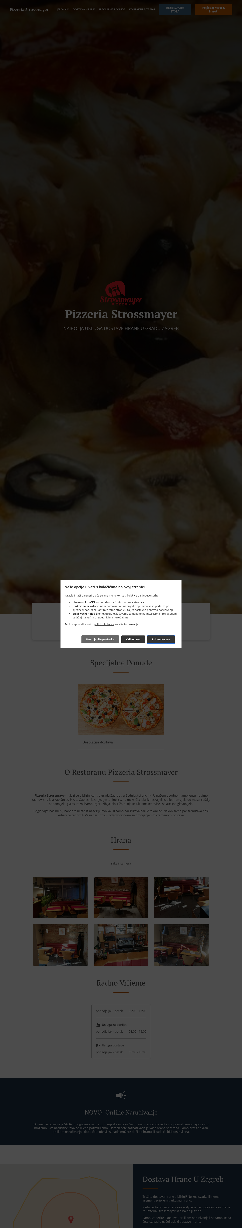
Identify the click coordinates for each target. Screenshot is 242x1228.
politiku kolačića (104, 624)
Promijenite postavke (100, 639)
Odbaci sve (133, 639)
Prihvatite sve (161, 639)
